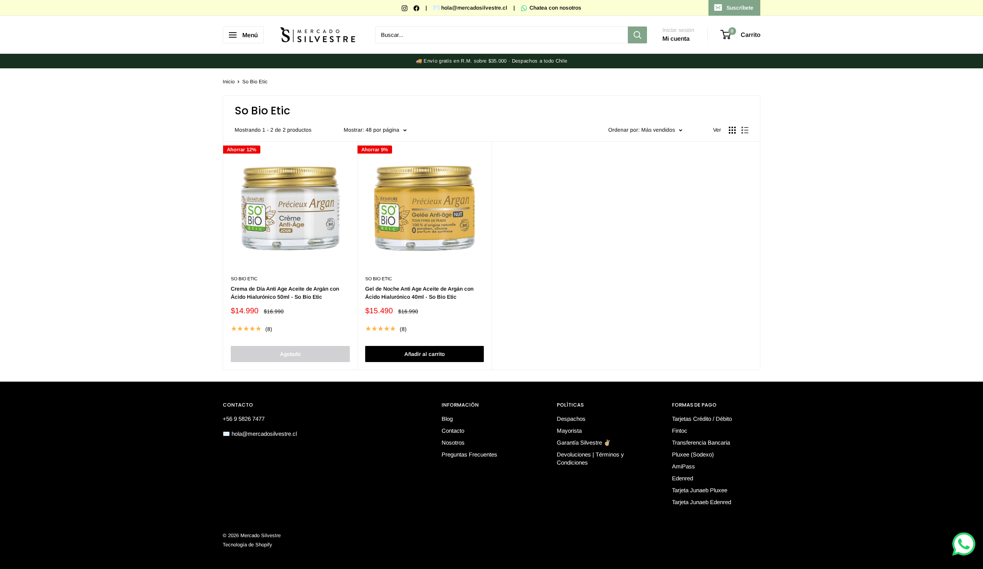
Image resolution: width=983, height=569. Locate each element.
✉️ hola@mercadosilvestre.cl (470, 8)
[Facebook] (417, 8)
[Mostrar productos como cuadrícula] (732, 130)
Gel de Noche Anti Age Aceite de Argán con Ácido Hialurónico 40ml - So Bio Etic (419, 293)
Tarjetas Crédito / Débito (702, 418)
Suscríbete (739, 8)
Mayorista (569, 430)
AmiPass (683, 466)
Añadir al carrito (424, 354)
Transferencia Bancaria (701, 442)
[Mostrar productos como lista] (744, 130)
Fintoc (679, 430)
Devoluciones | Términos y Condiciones (590, 458)
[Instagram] (405, 8)
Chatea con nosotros (554, 8)
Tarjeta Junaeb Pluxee (699, 490)
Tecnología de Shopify (247, 544)
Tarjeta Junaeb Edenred (701, 502)
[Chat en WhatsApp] (963, 544)
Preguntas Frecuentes (469, 454)
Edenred (682, 478)
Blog (447, 418)
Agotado (290, 354)
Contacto (453, 430)
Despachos (571, 418)
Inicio (229, 81)
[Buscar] (637, 34)
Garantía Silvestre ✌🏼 (584, 442)
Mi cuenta (676, 38)
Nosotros (453, 442)
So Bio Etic (255, 81)
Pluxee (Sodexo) (693, 454)
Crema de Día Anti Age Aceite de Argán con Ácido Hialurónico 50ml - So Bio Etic (285, 293)
